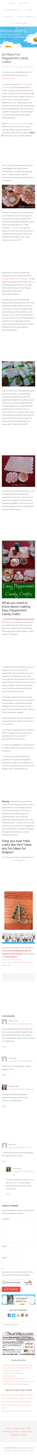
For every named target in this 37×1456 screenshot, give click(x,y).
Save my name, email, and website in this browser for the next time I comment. (17, 1273)
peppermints (6, 965)
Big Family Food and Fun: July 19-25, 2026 (16, 1411)
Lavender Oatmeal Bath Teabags (15, 278)
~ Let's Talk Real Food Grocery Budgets (15, 1384)
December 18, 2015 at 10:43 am (21, 1089)
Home (9, 1428)
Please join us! (11, 957)
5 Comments (28, 67)
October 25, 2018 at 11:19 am (20, 1147)
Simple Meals (19, 1428)
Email (4, 1257)
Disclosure (14, 1434)
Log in (31, 1450)
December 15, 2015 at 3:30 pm (21, 1061)
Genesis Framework (11, 1450)
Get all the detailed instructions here (19, 619)
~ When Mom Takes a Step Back (13, 1379)
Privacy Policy (26, 1431)
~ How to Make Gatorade (11, 1370)
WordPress (24, 1450)
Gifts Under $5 (16, 960)
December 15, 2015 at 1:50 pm (21, 1024)
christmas (14, 962)
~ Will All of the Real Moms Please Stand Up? (17, 1365)
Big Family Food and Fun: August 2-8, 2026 (16, 1402)
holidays (30, 962)
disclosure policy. (8, 78)
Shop (17, 1431)
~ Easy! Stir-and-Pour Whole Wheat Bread (17, 1368)
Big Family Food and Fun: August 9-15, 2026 (17, 1398)
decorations (22, 962)
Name (5, 1246)
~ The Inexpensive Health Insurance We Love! (18, 1381)
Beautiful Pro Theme (24, 1448)
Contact (24, 1434)
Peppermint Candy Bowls (18, 123)
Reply (4, 1046)
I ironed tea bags (17, 228)
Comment (6, 1219)
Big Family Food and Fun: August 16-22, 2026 (17, 1395)
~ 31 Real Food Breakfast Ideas (13, 1373)
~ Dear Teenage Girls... (9, 1376)
